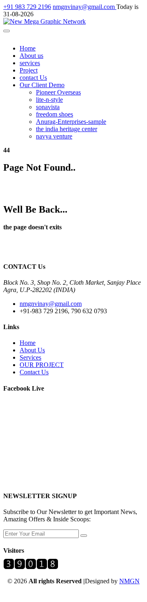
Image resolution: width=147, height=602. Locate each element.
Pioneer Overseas (58, 92)
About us (31, 55)
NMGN (129, 581)
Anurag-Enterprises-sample (71, 121)
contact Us (33, 77)
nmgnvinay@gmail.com (84, 6)
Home (28, 48)
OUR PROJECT (42, 364)
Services (30, 357)
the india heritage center (66, 128)
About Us (32, 350)
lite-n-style (49, 99)
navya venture (54, 136)
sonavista (48, 106)
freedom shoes (54, 114)
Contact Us (34, 372)
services (30, 62)
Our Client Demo (42, 84)
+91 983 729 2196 (27, 6)
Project (29, 70)
